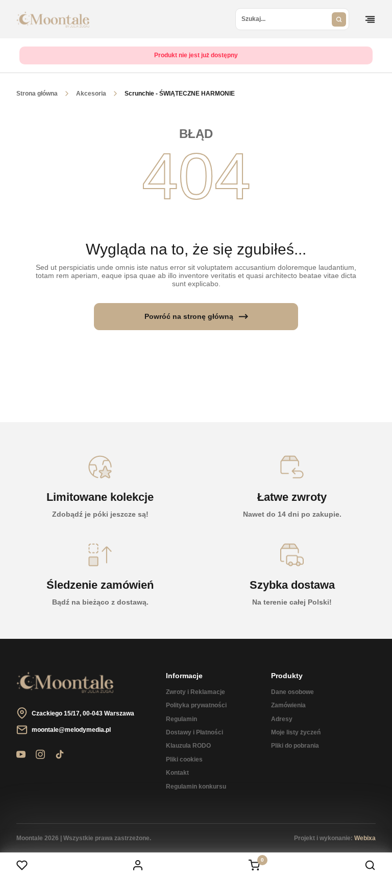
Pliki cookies (184, 759)
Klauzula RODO (188, 745)
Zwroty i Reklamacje (195, 692)
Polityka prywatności (196, 705)
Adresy (281, 719)
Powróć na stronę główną (188, 316)
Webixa (365, 838)
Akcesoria (91, 93)
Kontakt (177, 772)
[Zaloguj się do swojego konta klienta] (137, 865)
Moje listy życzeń (296, 732)
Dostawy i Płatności (194, 732)
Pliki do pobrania (295, 745)
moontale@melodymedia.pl (71, 729)
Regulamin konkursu (196, 786)
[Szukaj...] (339, 19)
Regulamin (181, 719)
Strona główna (37, 93)
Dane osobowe (292, 692)
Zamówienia (288, 705)
